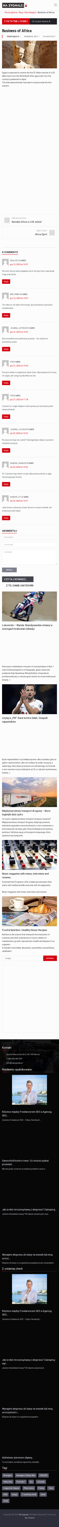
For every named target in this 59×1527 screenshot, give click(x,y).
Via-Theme (29, 1518)
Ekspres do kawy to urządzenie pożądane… (20, 1417)
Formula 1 (21, 1482)
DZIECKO (43, 1475)
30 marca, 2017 (31, 36)
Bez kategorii (30, 12)
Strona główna (11, 12)
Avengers (7, 1475)
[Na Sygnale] (15, 5)
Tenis (51, 1488)
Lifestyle (41, 1482)
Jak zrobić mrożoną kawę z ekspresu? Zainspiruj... (29, 1209)
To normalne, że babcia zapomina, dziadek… (21, 1462)
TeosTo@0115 (13, 36)
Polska (41, 1488)
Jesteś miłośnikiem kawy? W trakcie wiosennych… (23, 1368)
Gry (31, 1482)
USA (5, 1494)
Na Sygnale (24, 1514)
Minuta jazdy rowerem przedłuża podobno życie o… (24, 1169)
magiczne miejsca (11, 1488)
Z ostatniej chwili (29, 1494)
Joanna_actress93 (20, 328)
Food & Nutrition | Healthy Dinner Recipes (24, 930)
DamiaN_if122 (16, 497)
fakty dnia (7, 1482)
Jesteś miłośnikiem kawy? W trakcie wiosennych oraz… (26, 1214)
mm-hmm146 (16, 294)
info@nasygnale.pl (14, 1063)
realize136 (15, 260)
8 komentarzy (49, 36)
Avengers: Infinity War (25, 1475)
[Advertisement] (29, 119)
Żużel (5, 1501)
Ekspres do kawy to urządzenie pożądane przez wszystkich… (28, 1263)
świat (43, 1494)
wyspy (14, 1494)
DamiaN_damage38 (19, 463)
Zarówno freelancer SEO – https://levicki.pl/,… (21, 1120)
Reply (6, 281)
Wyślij (9, 570)
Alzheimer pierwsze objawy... (18, 1457)
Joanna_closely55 (19, 429)
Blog (21, 12)
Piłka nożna (29, 1488)
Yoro (12, 362)
